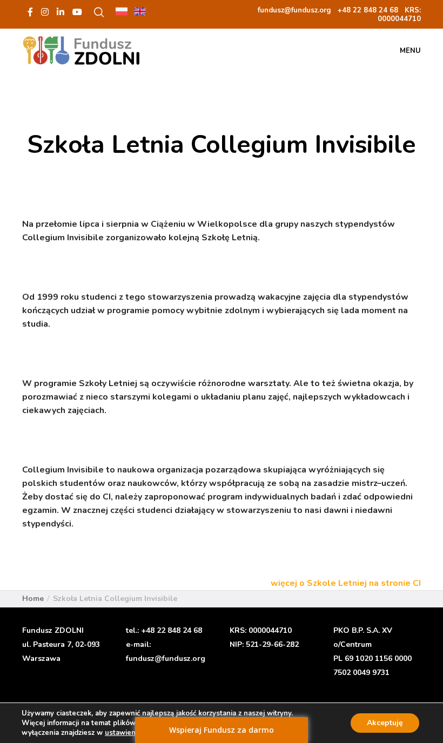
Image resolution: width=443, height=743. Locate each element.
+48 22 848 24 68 (171, 630)
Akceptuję (385, 723)
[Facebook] (30, 12)
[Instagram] (45, 12)
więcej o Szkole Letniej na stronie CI (346, 583)
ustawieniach (127, 733)
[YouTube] (77, 12)
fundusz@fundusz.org (165, 658)
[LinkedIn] (60, 12)
